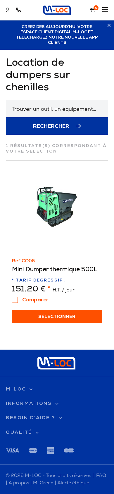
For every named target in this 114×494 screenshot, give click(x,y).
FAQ (101, 475)
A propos (18, 483)
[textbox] (57, 109)
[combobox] (57, 108)
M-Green (43, 483)
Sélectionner (57, 317)
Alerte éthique (73, 483)
